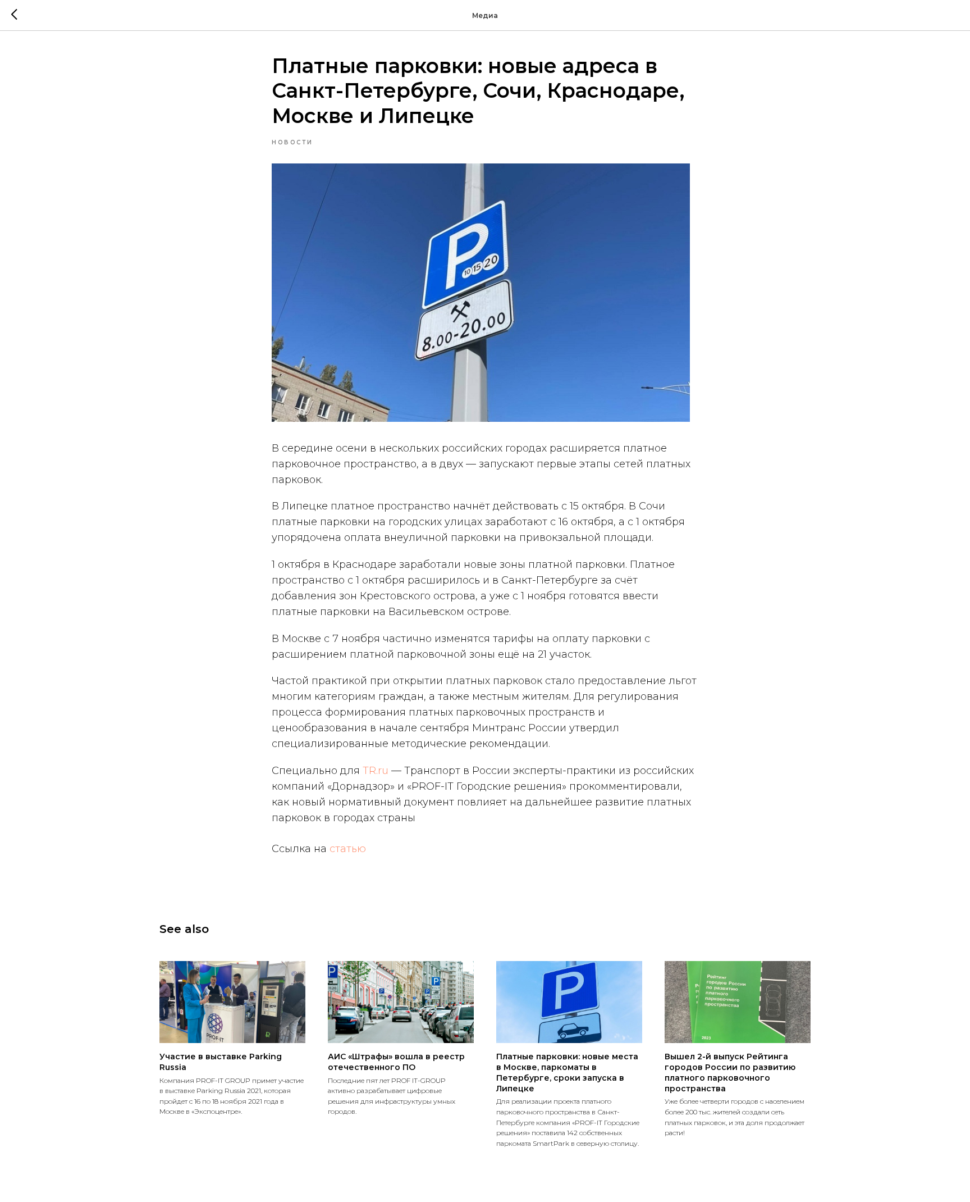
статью (348, 849)
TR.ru (375, 770)
